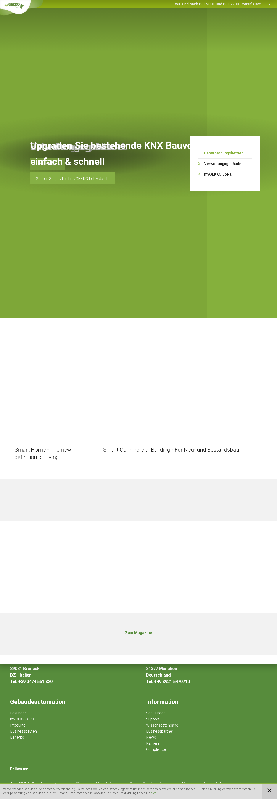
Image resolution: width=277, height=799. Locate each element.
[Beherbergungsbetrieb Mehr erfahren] (103, 60)
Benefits (17, 737)
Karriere (153, 743)
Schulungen (156, 713)
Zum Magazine (138, 632)
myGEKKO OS (22, 719)
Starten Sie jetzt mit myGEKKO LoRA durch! (72, 178)
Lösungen (18, 713)
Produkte (18, 725)
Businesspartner (159, 731)
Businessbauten (23, 731)
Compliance (156, 749)
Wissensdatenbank (162, 725)
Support (152, 719)
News (151, 737)
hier (153, 793)
